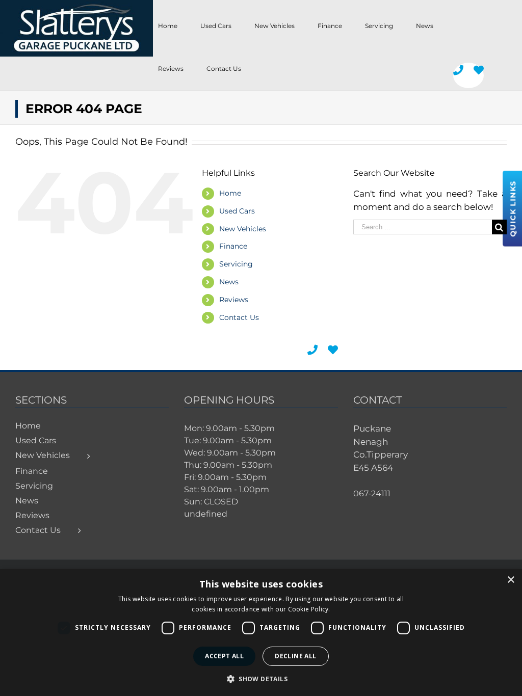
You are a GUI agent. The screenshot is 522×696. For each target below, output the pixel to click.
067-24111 (371, 493)
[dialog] (261, 632)
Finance (233, 246)
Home (230, 193)
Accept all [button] (224, 656)
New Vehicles (242, 228)
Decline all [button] (295, 656)
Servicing (236, 264)
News (229, 281)
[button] (261, 679)
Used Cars (237, 211)
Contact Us (239, 317)
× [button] (510, 580)
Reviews (233, 299)
